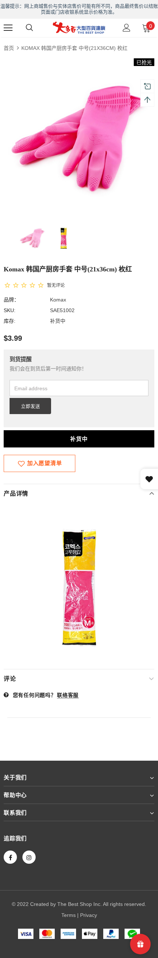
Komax (58, 300)
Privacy (88, 915)
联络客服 (68, 695)
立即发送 (30, 406)
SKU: (9, 310)
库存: (9, 321)
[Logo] (79, 27)
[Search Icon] (29, 28)
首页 (9, 48)
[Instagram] (29, 857)
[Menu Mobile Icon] (8, 27)
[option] (79, 133)
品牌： (11, 300)
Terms (68, 915)
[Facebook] (10, 857)
